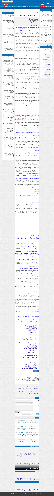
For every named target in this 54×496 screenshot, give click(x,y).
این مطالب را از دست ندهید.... (34, 446)
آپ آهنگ (49, 54)
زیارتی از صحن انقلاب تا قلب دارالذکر (32, 468)
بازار (5, 6)
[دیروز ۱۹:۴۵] (27, 450)
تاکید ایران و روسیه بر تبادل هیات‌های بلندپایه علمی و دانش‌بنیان (8, 83)
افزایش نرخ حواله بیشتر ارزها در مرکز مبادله (46, 17)
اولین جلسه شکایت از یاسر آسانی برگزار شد (8, 37)
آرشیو (10, 0)
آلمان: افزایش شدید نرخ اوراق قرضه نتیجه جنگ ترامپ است (9, 154)
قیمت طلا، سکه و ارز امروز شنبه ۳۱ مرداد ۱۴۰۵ (46, 22)
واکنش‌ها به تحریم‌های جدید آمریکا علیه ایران (8, 87)
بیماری (19, 391)
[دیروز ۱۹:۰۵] (19, 485)
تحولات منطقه (42, 6)
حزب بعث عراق (28, 389)
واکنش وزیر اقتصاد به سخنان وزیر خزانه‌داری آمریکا (9, 78)
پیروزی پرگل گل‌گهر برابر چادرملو (9, 89)
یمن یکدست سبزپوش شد (9, 28)
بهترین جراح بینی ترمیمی (47, 62)
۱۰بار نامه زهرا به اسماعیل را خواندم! (31, 330)
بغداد (32, 389)
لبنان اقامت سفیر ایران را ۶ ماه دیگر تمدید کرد (35, 454)
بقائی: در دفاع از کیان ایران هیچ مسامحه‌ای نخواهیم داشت (9, 15)
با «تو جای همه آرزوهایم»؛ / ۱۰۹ (31, 338)
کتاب (37, 394)
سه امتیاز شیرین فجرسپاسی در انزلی (8, 102)
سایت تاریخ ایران (48, 57)
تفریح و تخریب (11, 27)
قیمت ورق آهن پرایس (47, 72)
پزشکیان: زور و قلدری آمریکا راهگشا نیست (9, 85)
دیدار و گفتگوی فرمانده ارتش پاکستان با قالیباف (27, 490)
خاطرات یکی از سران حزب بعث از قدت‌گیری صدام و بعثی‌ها (30, 381)
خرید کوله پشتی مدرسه (47, 76)
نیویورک (27, 393)
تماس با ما (7, 0)
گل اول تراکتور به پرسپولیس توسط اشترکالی (9, 129)
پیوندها (7, 6)
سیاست (48, 6)
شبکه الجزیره (19, 389)
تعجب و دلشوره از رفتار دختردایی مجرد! (30, 361)
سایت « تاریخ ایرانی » (35, 388)
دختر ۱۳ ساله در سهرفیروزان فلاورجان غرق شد (8, 33)
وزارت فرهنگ (24, 386)
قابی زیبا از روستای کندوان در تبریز (8, 72)
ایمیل (38, 403)
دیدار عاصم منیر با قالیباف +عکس (8, 50)
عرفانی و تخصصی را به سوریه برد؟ (30, 348)
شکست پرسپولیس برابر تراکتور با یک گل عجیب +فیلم (8, 126)
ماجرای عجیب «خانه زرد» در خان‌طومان (30, 326)
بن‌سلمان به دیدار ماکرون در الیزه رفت (8, 123)
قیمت (50, 10)
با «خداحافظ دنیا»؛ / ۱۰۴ (32, 349)
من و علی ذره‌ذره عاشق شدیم (32, 337)
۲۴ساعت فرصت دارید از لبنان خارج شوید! (30, 366)
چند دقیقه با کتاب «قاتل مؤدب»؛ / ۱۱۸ (27, 14)
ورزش (39, 6)
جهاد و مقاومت (26, 6)
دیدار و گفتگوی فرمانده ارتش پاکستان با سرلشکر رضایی (8, 118)
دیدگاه (10, 6)
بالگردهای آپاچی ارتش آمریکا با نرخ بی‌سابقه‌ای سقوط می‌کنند (9, 147)
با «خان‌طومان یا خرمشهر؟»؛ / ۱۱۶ (31, 325)
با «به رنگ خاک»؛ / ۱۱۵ (32, 327)
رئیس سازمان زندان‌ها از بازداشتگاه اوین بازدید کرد (8, 116)
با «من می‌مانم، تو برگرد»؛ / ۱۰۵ (31, 347)
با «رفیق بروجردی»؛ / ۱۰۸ (30, 340)
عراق (37, 389)
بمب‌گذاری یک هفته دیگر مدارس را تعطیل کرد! (29, 354)
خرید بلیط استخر (48, 71)
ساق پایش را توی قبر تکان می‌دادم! (31, 352)
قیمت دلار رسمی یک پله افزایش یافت (46, 12)
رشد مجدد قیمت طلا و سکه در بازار (46, 15)
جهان (46, 6)
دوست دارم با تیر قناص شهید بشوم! (31, 344)
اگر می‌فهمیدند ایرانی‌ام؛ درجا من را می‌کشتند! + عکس (28, 359)
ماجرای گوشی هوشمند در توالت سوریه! (31, 336)
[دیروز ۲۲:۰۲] (35, 485)
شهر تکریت (33, 386)
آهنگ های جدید (48, 64)
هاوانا (37, 386)
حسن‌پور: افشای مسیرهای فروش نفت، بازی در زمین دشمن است (8, 25)
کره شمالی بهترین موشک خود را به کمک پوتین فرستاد (8, 66)
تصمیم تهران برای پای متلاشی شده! (31, 332)
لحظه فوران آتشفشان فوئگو (9, 74)
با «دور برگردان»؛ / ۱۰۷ (32, 343)
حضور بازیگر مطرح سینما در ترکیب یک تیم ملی (8, 17)
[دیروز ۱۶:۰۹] (19, 460)
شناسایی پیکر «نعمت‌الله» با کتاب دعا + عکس (29, 339)
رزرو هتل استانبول (48, 61)
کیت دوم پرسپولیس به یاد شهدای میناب (8, 113)
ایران (27, 386)
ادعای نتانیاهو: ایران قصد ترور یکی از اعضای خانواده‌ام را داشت (9, 131)
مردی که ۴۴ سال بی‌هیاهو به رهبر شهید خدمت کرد (8, 44)
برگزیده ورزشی (37, 471)
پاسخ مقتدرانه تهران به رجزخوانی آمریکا (8, 42)
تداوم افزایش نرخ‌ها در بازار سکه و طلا (46, 11)
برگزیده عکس (37, 482)
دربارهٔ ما (3, 0)
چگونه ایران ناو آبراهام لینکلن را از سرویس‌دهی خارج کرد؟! (9, 145)
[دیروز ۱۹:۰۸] (19, 450)
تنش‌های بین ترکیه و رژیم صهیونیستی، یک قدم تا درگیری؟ (8, 120)
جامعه (19, 6)
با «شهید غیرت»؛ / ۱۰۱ (31, 355)
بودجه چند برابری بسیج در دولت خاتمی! (30, 346)
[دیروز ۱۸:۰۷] (35, 460)
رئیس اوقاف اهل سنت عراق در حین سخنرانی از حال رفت (9, 92)
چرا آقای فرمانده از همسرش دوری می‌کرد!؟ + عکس (29, 368)
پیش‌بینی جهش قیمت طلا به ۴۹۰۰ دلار (45, 19)
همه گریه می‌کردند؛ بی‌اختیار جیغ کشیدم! (30, 350)
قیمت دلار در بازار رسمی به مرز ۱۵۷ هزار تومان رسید (46, 26)
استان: (50, 29)
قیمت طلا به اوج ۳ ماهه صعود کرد (46, 24)
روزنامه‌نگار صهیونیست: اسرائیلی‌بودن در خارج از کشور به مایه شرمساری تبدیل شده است (8, 61)
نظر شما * (37, 405)
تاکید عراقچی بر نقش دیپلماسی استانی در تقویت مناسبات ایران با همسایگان (8, 104)
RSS (12, 0)
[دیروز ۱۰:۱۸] (27, 475)
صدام (23, 388)
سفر (24, 393)
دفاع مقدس (34, 394)
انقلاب (30, 388)
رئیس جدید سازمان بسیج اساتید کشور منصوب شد (8, 35)
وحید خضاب (23, 389)
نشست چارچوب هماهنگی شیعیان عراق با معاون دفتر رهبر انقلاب (8, 71)
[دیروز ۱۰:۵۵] (35, 475)
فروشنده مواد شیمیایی (47, 74)
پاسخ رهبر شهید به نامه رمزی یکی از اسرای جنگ (46, 51)
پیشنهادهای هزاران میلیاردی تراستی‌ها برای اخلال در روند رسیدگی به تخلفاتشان (19, 455)
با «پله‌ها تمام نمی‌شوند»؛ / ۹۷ (31, 363)
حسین (35, 389)
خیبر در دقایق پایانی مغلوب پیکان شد (8, 98)
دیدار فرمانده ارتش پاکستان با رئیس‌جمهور (35, 490)
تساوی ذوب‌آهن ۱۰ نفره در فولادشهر (8, 90)
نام (38, 400)
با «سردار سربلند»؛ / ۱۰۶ (32, 345)
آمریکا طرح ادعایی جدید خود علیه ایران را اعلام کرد (8, 110)
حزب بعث (37, 391)
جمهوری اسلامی (32, 391)
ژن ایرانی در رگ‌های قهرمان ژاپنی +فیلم (36, 479)
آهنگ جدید (43, 67)
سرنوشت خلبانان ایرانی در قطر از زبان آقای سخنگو (8, 23)
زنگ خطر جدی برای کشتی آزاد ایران (27, 479)
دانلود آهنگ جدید (48, 56)
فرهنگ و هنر (22, 6)
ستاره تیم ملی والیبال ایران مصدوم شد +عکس (19, 479)
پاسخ (17, 420)
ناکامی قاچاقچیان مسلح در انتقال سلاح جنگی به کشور (27, 454)
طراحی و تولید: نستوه (27, 494)
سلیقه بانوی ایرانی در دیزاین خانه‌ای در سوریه (30, 364)
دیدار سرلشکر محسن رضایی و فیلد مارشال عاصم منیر (9, 100)
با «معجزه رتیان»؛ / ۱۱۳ (32, 331)
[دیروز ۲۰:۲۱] (35, 450)
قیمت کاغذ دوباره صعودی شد (47, 20)
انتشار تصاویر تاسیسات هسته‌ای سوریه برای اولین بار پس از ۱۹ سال (8, 21)
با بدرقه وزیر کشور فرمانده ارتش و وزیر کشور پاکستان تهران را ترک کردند (8, 69)
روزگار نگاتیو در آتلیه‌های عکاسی (19, 490)
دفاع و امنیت (30, 6)
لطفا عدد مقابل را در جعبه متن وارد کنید (33, 411)
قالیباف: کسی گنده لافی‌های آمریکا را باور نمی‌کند (8, 133)
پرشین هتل (49, 67)
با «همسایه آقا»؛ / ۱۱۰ (32, 336)
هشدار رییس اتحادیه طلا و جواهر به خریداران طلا (9, 47)
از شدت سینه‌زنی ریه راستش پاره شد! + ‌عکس (30, 357)
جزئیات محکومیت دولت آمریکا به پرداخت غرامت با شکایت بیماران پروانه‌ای (8, 112)
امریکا (21, 393)
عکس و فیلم (13, 6)
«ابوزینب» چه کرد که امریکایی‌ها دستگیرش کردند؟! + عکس (27, 342)
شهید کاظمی (19, 388)
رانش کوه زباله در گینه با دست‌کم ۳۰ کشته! (9, 53)
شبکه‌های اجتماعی (35, 6)
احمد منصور (27, 391)
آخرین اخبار (12, 55)
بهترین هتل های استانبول (47, 59)
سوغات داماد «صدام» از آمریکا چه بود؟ (27, 15)
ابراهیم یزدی (23, 391)
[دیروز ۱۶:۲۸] (27, 460)
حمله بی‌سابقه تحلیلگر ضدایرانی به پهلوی (8, 41)
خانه (50, 6)
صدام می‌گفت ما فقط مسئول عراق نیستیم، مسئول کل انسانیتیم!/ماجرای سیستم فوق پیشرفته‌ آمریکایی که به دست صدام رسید (27, 378)
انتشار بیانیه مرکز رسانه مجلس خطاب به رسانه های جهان (8, 138)
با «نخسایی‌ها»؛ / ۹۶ (32, 365)
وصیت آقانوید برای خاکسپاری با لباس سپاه (30, 362)
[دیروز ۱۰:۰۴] (19, 475)
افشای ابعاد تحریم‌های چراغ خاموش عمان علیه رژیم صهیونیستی (9, 64)
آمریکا (30, 386)
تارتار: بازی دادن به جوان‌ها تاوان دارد (8, 105)
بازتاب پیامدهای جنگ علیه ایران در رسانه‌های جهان (9, 59)
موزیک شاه (44, 54)
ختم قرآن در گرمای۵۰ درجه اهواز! (31, 328)
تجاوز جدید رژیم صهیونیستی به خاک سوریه (9, 142)
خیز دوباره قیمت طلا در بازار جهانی (46, 14)
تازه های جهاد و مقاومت (47, 46)
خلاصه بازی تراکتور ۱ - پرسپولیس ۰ (8, 122)
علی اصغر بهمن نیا (36, 393)
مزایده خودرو (49, 69)
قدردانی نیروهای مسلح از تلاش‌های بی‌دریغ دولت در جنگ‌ (9, 76)
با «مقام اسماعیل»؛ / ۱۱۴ (32, 329)
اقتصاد (16, 6)
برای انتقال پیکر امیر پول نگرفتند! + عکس (30, 334)
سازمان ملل (30, 393)
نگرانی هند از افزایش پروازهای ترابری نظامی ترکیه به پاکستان (8, 30)
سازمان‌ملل (18, 393)
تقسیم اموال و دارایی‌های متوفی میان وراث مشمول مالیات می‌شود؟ (9, 49)
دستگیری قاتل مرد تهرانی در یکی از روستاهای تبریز (9, 39)
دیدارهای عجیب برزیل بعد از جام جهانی (8, 124)
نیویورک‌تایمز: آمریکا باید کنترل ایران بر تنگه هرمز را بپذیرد (8, 136)
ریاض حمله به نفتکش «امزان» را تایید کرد (8, 149)
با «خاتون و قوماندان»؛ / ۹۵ (31, 367)
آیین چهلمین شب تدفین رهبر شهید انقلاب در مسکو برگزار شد (46, 49)
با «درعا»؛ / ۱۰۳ (33, 351)
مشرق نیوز (44, 2)
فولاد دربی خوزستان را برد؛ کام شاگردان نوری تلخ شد (8, 80)
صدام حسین (26, 388)
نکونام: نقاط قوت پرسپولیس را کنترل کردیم (9, 97)
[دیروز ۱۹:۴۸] (27, 485)
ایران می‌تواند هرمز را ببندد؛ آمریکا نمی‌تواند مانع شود (9, 108)
